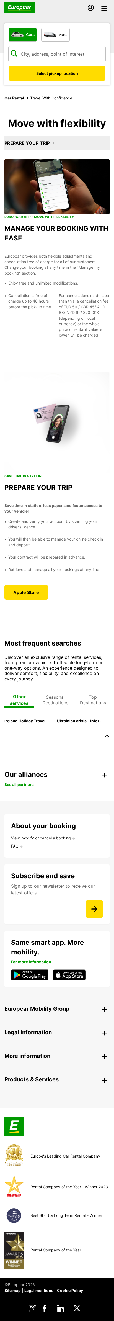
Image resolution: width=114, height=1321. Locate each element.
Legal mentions (38, 1290)
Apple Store (26, 592)
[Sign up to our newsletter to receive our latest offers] (94, 909)
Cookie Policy (70, 1290)
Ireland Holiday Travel (24, 720)
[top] (107, 737)
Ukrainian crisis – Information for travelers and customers (80, 720)
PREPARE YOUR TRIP (27, 143)
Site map (12, 1290)
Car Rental (14, 98)
